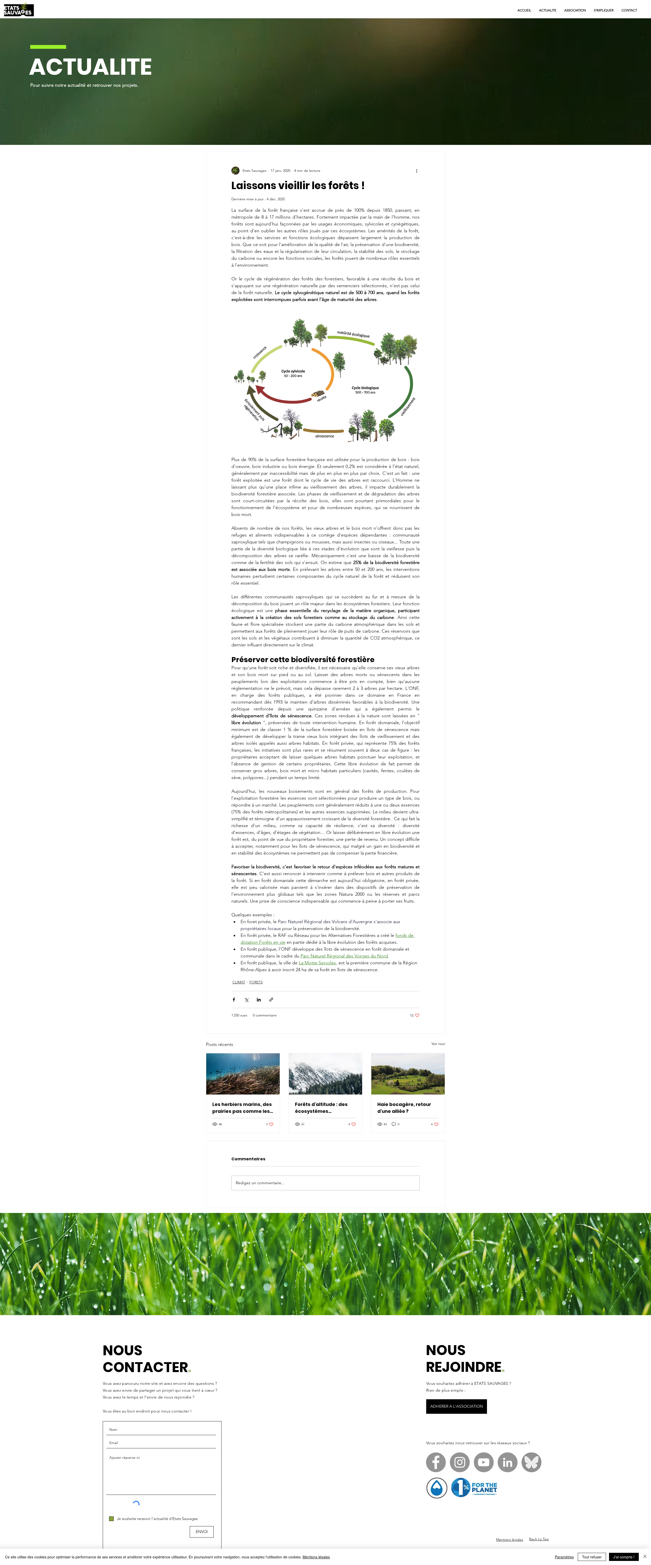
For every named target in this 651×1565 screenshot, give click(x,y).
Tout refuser (592, 1556)
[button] (395, 719)
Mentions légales (316, 1556)
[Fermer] (645, 1557)
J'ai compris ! (623, 1556)
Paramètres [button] (564, 1556)
